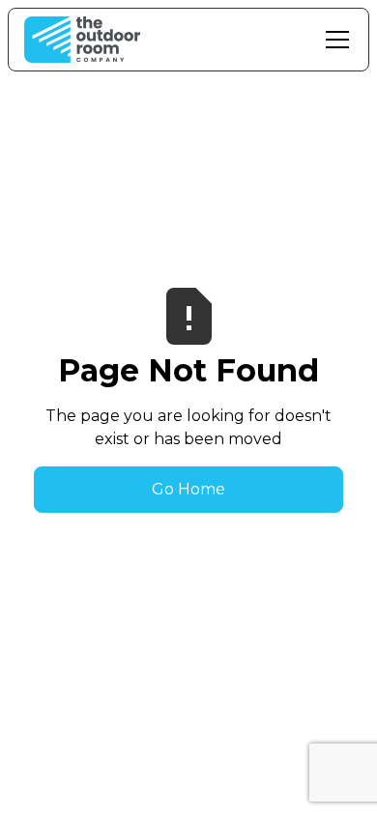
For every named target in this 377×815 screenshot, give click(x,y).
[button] (333, 39)
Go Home (188, 489)
